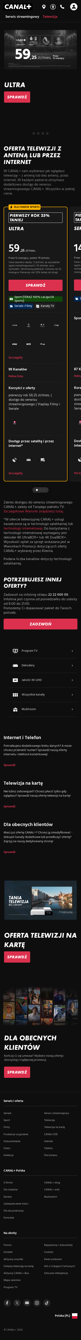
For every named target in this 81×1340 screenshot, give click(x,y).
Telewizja (49, 1120)
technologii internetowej (23, 529)
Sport (7, 1120)
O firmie (8, 1183)
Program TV (11, 1287)
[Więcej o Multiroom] (72, 709)
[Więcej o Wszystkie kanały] (72, 694)
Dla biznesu (50, 1155)
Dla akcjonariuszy (14, 1211)
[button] (33, 133)
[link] (17, 97)
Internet (48, 1141)
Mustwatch (50, 1197)
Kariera (8, 1197)
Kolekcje (9, 1155)
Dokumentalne (12, 1141)
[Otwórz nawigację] (73, 6)
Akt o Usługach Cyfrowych (59, 1266)
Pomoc (8, 1245)
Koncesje (9, 1218)
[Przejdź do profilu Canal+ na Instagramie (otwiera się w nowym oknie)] (36, 1303)
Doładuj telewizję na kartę (19, 1266)
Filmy (7, 1127)
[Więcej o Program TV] (72, 651)
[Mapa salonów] (43, 6)
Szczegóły (16, 358)
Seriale (7, 1113)
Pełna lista (16, 376)
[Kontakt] (62, 6)
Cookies (48, 1252)
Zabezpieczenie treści (16, 1204)
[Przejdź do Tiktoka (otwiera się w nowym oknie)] (46, 1303)
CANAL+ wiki (52, 1189)
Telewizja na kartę (54, 1127)
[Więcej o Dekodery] (72, 665)
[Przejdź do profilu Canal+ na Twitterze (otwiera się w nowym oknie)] (17, 1303)
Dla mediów (11, 1189)
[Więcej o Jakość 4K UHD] (72, 680)
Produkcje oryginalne (16, 1134)
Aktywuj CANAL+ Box (16, 1273)
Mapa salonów (12, 1280)
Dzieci (7, 1148)
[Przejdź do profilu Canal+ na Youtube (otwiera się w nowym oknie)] (27, 1303)
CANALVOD (51, 1134)
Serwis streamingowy (56, 1113)
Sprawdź (10, 765)
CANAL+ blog (52, 1183)
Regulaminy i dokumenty (58, 1245)
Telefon (48, 1148)
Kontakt (8, 1252)
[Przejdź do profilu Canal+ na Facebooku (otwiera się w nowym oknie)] (7, 1303)
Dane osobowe (53, 1259)
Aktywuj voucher (13, 1259)
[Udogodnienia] (53, 6)
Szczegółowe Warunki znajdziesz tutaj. (34, 511)
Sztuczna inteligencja (56, 1273)
